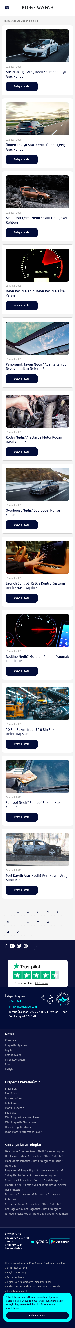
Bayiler (9, 1050)
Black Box (11, 1088)
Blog (8, 1064)
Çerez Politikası (15, 1277)
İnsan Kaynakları (15, 1059)
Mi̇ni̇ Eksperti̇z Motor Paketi (21, 1122)
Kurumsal (11, 1040)
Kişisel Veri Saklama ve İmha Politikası (29, 1282)
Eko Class (10, 1112)
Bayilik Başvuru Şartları (20, 1272)
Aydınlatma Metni (17, 1291)
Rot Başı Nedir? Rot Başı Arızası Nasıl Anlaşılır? (33, 1209)
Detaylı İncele (21, 86)
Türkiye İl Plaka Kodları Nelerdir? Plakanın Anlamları (36, 1213)
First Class (11, 1093)
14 (18, 931)
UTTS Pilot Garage (17, 1268)
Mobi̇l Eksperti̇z (14, 1108)
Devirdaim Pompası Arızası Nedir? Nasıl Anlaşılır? (34, 1151)
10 (48, 921)
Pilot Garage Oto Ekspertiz (17, 21)
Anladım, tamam (37, 1315)
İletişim (9, 1069)
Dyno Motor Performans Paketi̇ (23, 1132)
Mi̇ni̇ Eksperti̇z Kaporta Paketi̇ (23, 1117)
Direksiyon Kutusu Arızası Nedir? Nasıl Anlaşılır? (34, 1156)
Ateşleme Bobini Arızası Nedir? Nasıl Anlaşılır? (33, 1204)
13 (8, 931)
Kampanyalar (13, 1055)
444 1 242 (15, 1001)
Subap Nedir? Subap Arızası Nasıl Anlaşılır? (30, 1175)
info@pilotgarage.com (23, 1006)
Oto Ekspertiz (51, 1263)
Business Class (13, 1098)
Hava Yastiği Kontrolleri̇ (19, 1127)
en (7, 8)
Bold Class (11, 1103)
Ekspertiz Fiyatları (16, 1045)
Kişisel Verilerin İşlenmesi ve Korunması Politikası (35, 1286)
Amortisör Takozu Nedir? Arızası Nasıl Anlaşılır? (33, 1180)
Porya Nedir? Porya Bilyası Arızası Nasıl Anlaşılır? (34, 1170)
